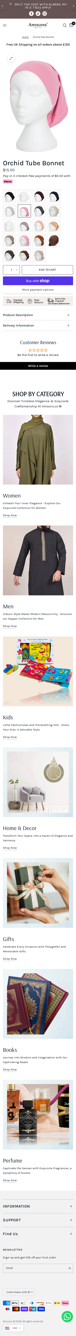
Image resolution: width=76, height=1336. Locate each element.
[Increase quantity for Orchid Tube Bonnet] (17, 269)
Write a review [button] (38, 366)
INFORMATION (16, 1206)
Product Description (18, 315)
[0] (70, 25)
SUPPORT (12, 1220)
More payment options (38, 289)
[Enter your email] (69, 1268)
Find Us (10, 1234)
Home (25, 37)
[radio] (9, 196)
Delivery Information (18, 325)
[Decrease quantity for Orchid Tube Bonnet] (6, 269)
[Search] (65, 25)
